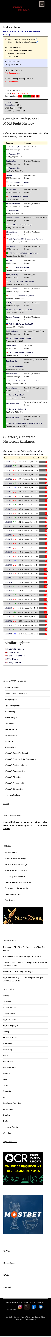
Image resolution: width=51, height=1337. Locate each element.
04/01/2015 (8, 574)
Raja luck (7, 1287)
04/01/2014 (8, 591)
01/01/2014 (8, 595)
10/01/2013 (8, 599)
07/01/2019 (8, 505)
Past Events (10, 900)
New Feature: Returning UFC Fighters (19, 971)
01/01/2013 (8, 612)
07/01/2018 (8, 522)
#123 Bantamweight (12, 73)
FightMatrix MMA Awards (16, 888)
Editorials (7, 1001)
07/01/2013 (8, 604)
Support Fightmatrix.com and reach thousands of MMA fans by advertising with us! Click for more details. (25, 825)
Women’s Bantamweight (15, 771)
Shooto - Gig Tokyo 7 (16, 395)
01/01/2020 (8, 496)
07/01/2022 (8, 479)
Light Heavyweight (13, 705)
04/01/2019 (8, 509)
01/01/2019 (8, 513)
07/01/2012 (8, 621)
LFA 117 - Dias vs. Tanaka (18, 196)
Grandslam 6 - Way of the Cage (20, 225)
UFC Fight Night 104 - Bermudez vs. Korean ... (26, 239)
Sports (5, 1097)
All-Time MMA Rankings (15, 858)
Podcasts (7, 1091)
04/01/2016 (8, 561)
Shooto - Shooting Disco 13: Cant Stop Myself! (25, 423)
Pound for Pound (12, 687)
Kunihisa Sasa (11, 161)
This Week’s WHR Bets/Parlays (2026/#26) (22, 956)
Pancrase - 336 (14, 154)
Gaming (6, 1031)
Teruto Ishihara (12, 374)
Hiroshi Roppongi (12, 403)
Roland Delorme (12, 289)
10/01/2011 (8, 634)
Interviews (7, 1043)
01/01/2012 (8, 629)
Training (6, 1115)
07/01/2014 (8, 587)
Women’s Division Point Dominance (20, 759)
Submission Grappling (12, 1103)
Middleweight (11, 711)
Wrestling (7, 1133)
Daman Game (9, 1263)
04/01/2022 (8, 483)
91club (6, 803)
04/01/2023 (8, 466)
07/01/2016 (8, 556)
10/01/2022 (8, 475)
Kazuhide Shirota (15, 648)
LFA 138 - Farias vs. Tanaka (19, 182)
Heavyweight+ (11, 699)
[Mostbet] (23, 1233)
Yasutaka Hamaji (12, 418)
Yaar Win (19, 1319)
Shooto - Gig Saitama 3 (17, 409)
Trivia (5, 1121)
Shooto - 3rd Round (16, 367)
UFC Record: (9, 102)
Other (5, 1085)
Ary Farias (24, 93)
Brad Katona (13, 652)
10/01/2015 (8, 565)
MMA (5, 1055)
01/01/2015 (8, 578)
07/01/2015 (8, 569)
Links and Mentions (13, 894)
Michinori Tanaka (12, 27)
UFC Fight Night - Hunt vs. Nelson (21, 281)
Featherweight (11, 729)
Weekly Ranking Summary (16, 870)
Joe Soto (9, 260)
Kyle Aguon (10, 303)
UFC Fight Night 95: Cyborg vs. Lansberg (24, 253)
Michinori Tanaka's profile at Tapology (22, 42)
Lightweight (10, 723)
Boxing (6, 995)
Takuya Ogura (11, 388)
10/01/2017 (8, 535)
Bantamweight (11, 735)
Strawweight (10, 747)
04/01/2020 (8, 492)
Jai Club (9, 1317)
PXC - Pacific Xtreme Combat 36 (21, 338)
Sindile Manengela (13, 147)
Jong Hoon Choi (12, 361)
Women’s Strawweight (14, 783)
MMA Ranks (8, 1061)
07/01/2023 (8, 462)
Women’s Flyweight (13, 777)
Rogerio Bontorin (12, 218)
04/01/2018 (8, 526)
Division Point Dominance (16, 693)
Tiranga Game (30, 1319)
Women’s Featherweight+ (16, 765)
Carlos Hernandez (16, 655)
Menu (41, 4)
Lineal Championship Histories (18, 882)
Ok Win (6, 1251)
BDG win (7, 1275)
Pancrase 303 (14, 211)
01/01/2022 (8, 488)
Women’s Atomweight (14, 789)
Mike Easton (13, 659)
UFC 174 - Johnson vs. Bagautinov (21, 296)
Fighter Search (11, 852)
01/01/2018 (8, 531)
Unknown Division (12, 795)
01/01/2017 (8, 548)
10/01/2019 (8, 501)
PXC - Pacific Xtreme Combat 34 (21, 352)
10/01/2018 (8, 518)
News (5, 1079)
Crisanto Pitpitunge (13, 317)
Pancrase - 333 (14, 168)
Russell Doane (11, 345)
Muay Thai (7, 1073)
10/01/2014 (8, 582)
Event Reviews (9, 1013)
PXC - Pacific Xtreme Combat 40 (21, 310)
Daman (16, 1317)
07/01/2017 (8, 539)
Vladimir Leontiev (13, 204)
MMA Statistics (9, 1067)
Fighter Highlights (11, 1025)
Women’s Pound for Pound (16, 753)
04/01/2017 (8, 543)
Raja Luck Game (10, 1141)
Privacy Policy (29, 1302)
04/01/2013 (8, 608)
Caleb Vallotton (12, 331)
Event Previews (9, 1007)
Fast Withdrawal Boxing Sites (33, 1317)
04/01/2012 (8, 625)
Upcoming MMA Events (15, 876)
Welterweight (11, 717)
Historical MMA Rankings (16, 864)
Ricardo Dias (11, 189)
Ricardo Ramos (12, 232)
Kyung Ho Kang (12, 274)
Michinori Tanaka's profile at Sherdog (21, 39)
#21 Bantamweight (12, 81)
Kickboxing (7, 1049)
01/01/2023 (8, 470)
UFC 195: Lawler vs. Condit (19, 267)
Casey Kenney (14, 662)
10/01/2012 (8, 617)
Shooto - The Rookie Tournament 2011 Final (25, 381)
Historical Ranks (10, 1037)
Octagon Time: (10, 105)
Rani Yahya (10, 246)
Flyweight (9, 741)
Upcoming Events (10, 1127)
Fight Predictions (10, 1019)
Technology (8, 1109)
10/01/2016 (8, 552)
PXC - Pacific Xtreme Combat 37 (21, 324)
